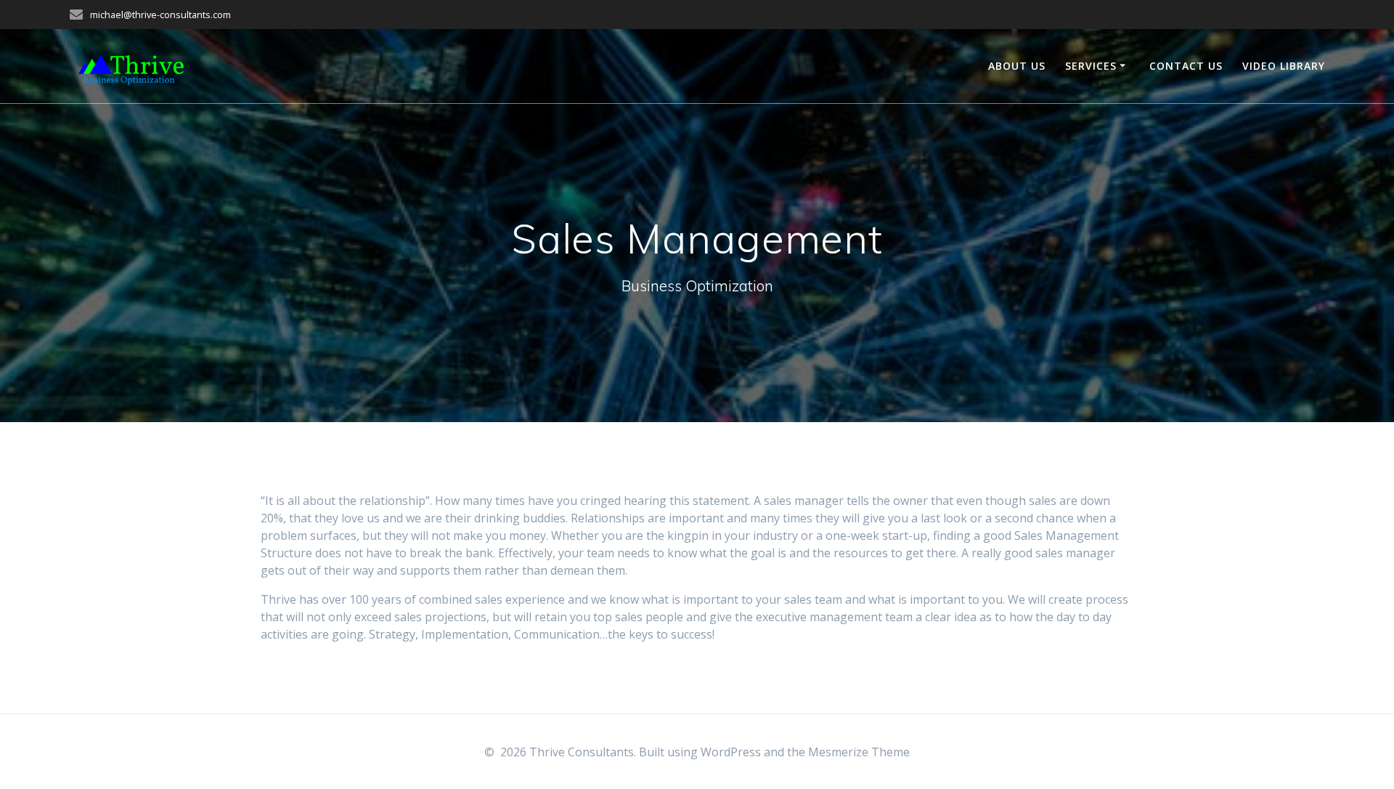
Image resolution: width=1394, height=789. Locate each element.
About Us (1017, 66)
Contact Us (1186, 66)
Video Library (1283, 66)
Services (1091, 66)
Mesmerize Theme (859, 752)
